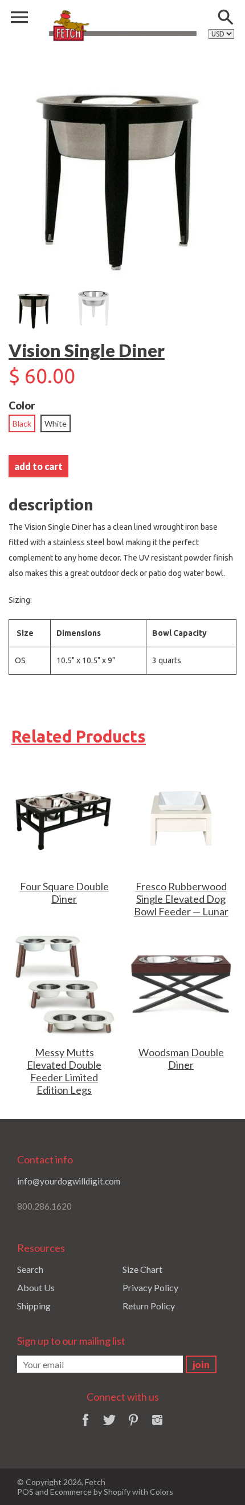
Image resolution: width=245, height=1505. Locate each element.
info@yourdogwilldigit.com (68, 1181)
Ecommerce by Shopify (90, 1491)
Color (22, 405)
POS (25, 1491)
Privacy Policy (150, 1287)
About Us (36, 1287)
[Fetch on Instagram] (157, 1427)
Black (22, 423)
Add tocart (38, 466)
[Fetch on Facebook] (85, 1427)
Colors (161, 1491)
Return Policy (148, 1305)
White (55, 423)
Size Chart (142, 1269)
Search (30, 1269)
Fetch (95, 1482)
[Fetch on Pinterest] (133, 1427)
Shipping (34, 1305)
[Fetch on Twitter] (109, 1427)
